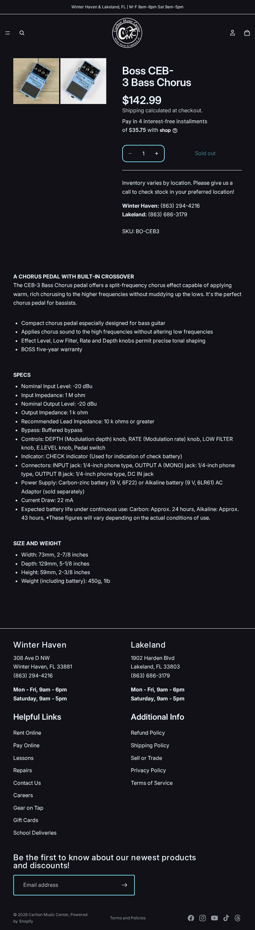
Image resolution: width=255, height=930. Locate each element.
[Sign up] (124, 885)
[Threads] (238, 918)
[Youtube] (214, 918)
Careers (23, 795)
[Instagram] (203, 918)
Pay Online (26, 745)
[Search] (22, 33)
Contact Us (27, 782)
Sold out (205, 153)
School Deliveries (34, 832)
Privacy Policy (148, 770)
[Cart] (247, 33)
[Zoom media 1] (36, 81)
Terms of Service (152, 782)
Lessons (23, 758)
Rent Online (27, 733)
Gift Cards (25, 820)
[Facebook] (191, 918)
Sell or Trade (146, 758)
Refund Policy (148, 733)
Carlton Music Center (48, 914)
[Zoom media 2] (83, 81)
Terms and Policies (127, 917)
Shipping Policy (150, 745)
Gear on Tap (28, 807)
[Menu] (7, 33)
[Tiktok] (226, 918)
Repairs (22, 770)
